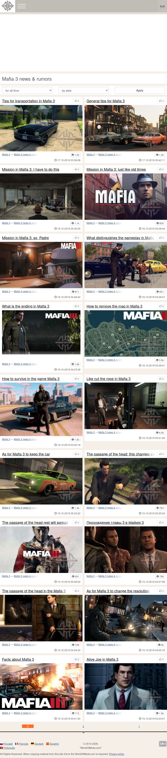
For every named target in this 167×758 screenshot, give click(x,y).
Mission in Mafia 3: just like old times (116, 169)
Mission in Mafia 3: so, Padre (25, 238)
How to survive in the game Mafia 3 (30, 379)
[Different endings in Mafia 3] (41, 332)
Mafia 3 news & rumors (26, 154)
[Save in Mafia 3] (41, 409)
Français (23, 743)
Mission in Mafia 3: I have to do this (30, 169)
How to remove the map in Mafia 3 (114, 306)
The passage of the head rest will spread (35, 522)
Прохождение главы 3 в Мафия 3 (115, 522)
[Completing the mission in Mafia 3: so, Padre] (41, 265)
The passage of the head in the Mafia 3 (34, 591)
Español (54, 743)
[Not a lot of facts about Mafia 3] (41, 686)
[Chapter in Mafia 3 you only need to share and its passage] (126, 549)
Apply (139, 90)
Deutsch (39, 743)
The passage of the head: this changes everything (121, 454)
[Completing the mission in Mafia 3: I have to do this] (41, 196)
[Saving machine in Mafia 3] (41, 481)
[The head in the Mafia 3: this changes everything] (126, 481)
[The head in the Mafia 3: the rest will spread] (41, 549)
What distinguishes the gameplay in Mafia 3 (121, 238)
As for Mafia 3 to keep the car (26, 454)
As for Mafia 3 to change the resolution (118, 591)
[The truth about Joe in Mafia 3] (126, 686)
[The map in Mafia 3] (126, 333)
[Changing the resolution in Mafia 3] (126, 618)
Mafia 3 (6, 154)
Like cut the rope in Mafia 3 (109, 379)
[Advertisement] (83, 42)
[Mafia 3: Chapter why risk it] (41, 618)
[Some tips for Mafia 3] (126, 128)
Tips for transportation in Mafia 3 (28, 101)
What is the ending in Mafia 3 (25, 306)
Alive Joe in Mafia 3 (102, 659)
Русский (8, 743)
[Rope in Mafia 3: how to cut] (126, 406)
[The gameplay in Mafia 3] (126, 265)
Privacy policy (116, 754)
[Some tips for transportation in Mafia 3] (41, 128)
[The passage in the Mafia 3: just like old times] (126, 196)
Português (9, 747)
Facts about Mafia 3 (18, 659)
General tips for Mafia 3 (106, 101)
